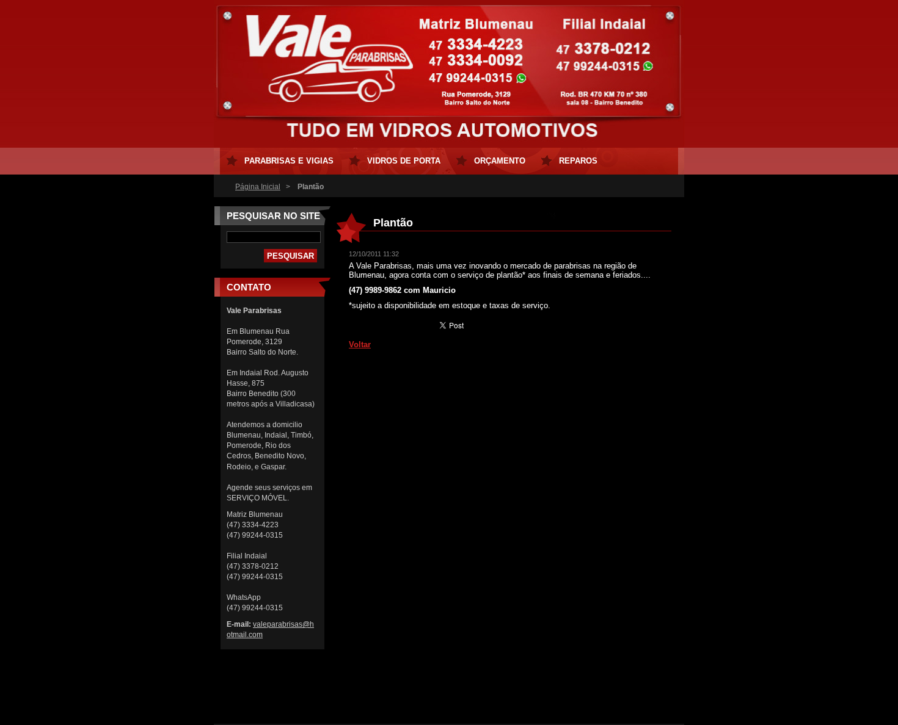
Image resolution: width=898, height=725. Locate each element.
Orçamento (499, 160)
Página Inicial (257, 186)
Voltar (360, 344)
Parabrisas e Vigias (289, 160)
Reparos (578, 160)
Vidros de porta (403, 160)
